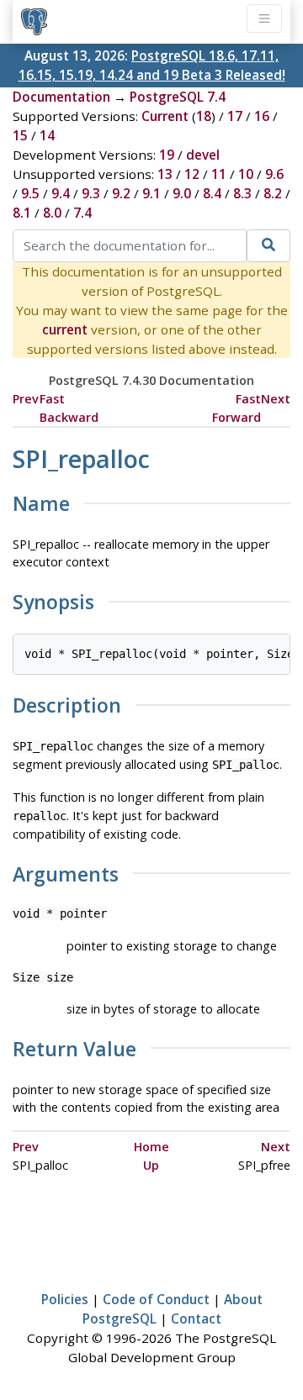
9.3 (91, 193)
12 (191, 174)
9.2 (121, 193)
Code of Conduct (156, 1299)
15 (20, 135)
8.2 (272, 193)
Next (275, 399)
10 (245, 174)
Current (165, 116)
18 (203, 116)
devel (203, 154)
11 (218, 174)
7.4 (82, 212)
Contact (196, 1318)
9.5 (30, 193)
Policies (64, 1299)
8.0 (52, 212)
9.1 (151, 193)
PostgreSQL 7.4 (178, 96)
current (65, 329)
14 (47, 135)
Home (151, 1147)
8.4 (212, 193)
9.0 (182, 193)
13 (165, 174)
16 (261, 116)
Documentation (61, 96)
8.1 (22, 212)
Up (151, 1165)
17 (234, 116)
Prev (26, 399)
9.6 (274, 174)
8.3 (242, 193)
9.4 (60, 193)
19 (166, 154)
